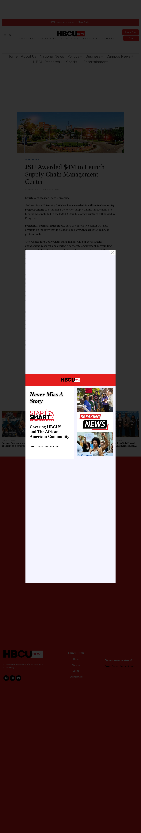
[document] (70, 416)
